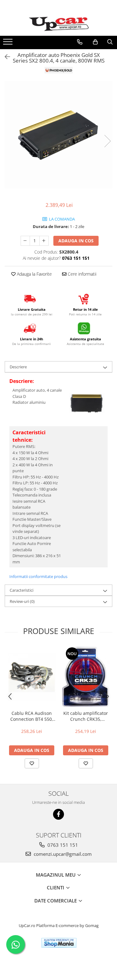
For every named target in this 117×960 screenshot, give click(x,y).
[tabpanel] (58, 135)
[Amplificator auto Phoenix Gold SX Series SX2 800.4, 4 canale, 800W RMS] (58, 135)
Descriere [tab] (18, 367)
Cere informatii (81, 274)
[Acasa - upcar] (58, 24)
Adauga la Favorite (34, 274)
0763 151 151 (62, 845)
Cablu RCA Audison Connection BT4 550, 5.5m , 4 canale (31, 716)
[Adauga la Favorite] (32, 763)
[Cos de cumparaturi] (95, 42)
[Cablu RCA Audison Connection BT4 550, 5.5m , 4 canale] (32, 677)
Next (107, 141)
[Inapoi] (4, 57)
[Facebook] (58, 814)
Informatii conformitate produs (38, 576)
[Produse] (8, 43)
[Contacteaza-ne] (80, 42)
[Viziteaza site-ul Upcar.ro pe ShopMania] (58, 943)
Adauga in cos (76, 241)
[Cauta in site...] (110, 42)
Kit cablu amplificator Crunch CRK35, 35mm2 (85, 716)
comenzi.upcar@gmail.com (62, 854)
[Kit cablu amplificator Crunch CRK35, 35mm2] (86, 676)
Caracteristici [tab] (21, 590)
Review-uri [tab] (22, 601)
